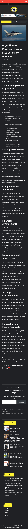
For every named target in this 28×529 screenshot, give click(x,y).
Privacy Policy (16, 527)
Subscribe (21, 402)
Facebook (5, 359)
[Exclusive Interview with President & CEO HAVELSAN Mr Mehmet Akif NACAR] (6, 446)
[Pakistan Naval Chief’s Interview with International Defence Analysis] (6, 455)
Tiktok (6, 515)
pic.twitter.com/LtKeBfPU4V (11, 140)
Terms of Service (8, 527)
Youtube (6, 508)
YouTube (13, 359)
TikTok (22, 359)
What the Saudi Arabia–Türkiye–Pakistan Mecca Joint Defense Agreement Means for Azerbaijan (14, 494)
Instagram (18, 359)
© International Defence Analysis (8, 525)
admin (11, 427)
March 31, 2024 (16, 146)
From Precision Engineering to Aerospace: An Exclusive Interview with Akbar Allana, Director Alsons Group (14, 439)
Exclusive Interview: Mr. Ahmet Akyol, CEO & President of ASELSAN (17, 465)
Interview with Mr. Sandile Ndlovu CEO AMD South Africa (16, 430)
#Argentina (7, 116)
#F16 (17, 136)
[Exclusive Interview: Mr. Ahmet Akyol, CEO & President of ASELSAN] (6, 463)
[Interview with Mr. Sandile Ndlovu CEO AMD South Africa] (6, 428)
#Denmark (13, 118)
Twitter (9, 359)
